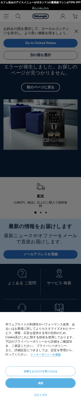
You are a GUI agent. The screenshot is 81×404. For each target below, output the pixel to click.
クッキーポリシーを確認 (45, 354)
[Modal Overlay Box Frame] (40, 5)
